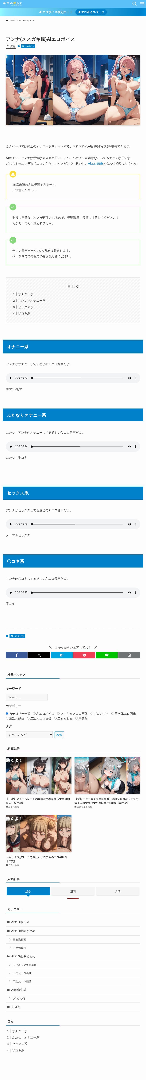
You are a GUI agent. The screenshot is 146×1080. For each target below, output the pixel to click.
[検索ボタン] (134, 4)
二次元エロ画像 (40, 718)
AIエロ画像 (95, 163)
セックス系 (25, 307)
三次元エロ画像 (125, 713)
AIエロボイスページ (91, 12)
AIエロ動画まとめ (23, 931)
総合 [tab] (28, 891)
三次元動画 (16, 718)
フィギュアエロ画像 (74, 713)
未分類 (83, 718)
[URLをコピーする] (129, 655)
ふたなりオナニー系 (31, 300)
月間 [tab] (118, 891)
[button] (17, 655)
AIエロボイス (28, 46)
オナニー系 (25, 294)
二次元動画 (65, 718)
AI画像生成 (18, 989)
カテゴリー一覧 (19, 713)
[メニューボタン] (142, 4)
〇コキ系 (24, 313)
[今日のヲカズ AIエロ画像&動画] (12, 4)
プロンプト (101, 713)
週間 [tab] (73, 891)
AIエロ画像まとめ (23, 956)
